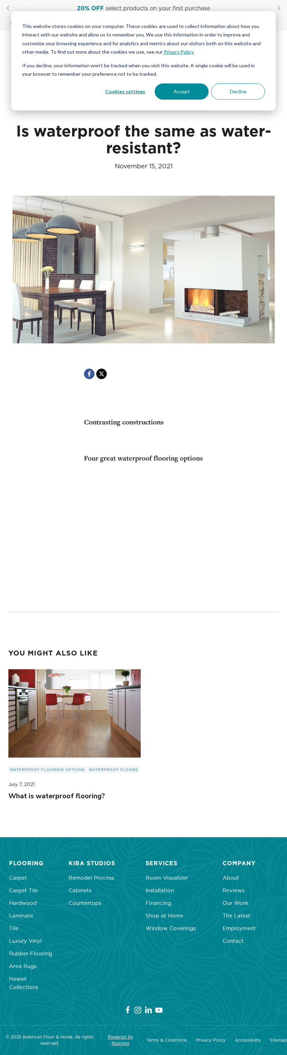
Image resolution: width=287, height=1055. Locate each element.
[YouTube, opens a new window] (159, 1010)
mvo (125, 1043)
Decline (238, 91)
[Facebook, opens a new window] (89, 374)
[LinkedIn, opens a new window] (148, 1010)
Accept (182, 91)
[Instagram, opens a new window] (138, 1010)
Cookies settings (125, 91)
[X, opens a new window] (101, 374)
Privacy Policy (178, 52)
